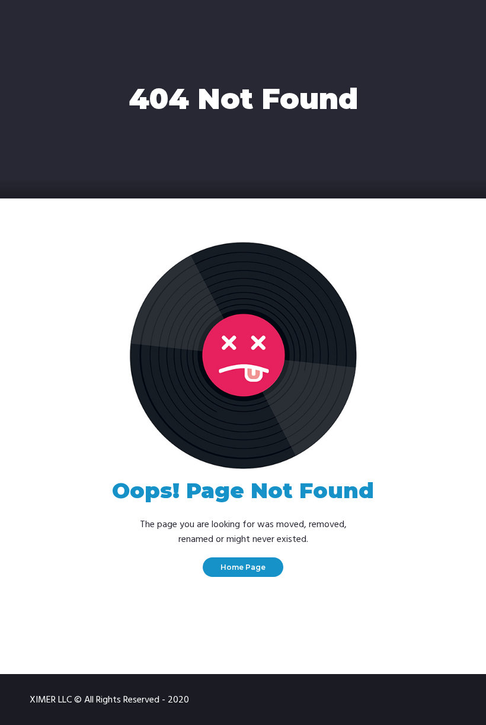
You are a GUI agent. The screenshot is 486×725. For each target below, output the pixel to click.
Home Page (243, 567)
